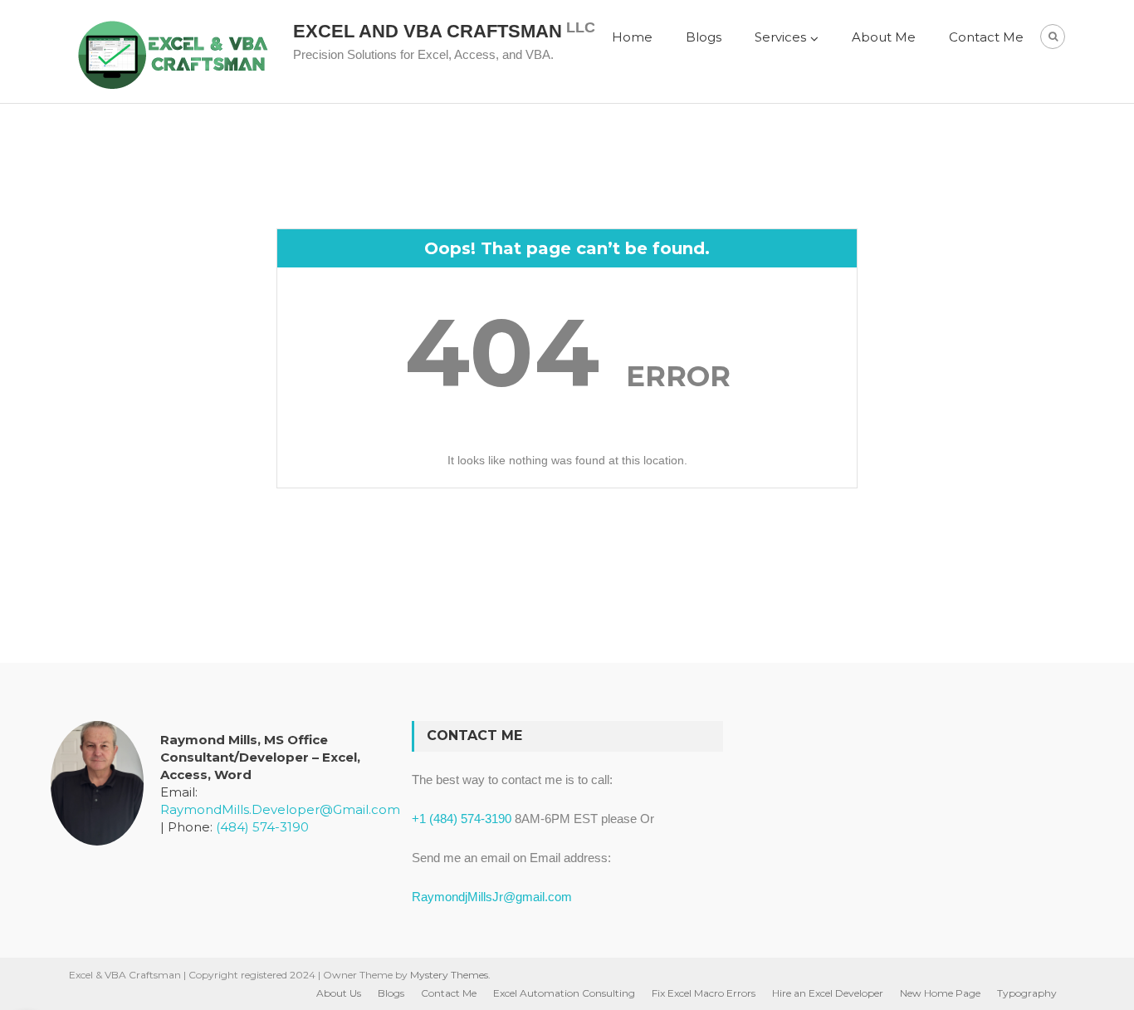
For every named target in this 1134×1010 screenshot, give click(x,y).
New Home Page (940, 993)
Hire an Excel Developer (827, 993)
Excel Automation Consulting (564, 993)
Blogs (703, 37)
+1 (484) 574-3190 (461, 818)
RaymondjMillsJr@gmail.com (492, 897)
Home (632, 37)
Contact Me (986, 37)
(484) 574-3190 (262, 827)
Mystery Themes (449, 974)
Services (780, 37)
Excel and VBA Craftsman (427, 31)
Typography (1027, 993)
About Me (884, 37)
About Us (338, 993)
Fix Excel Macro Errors (703, 993)
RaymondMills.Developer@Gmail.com (280, 809)
